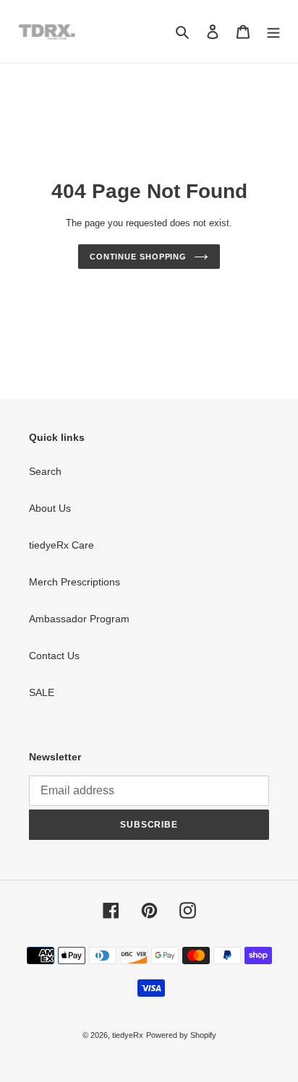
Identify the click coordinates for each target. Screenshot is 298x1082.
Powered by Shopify (181, 1035)
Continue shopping (138, 256)
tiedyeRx (127, 1035)
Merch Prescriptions (74, 582)
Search (45, 471)
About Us (50, 508)
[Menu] (273, 31)
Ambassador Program (79, 618)
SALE (41, 692)
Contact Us (54, 655)
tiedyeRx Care (61, 545)
